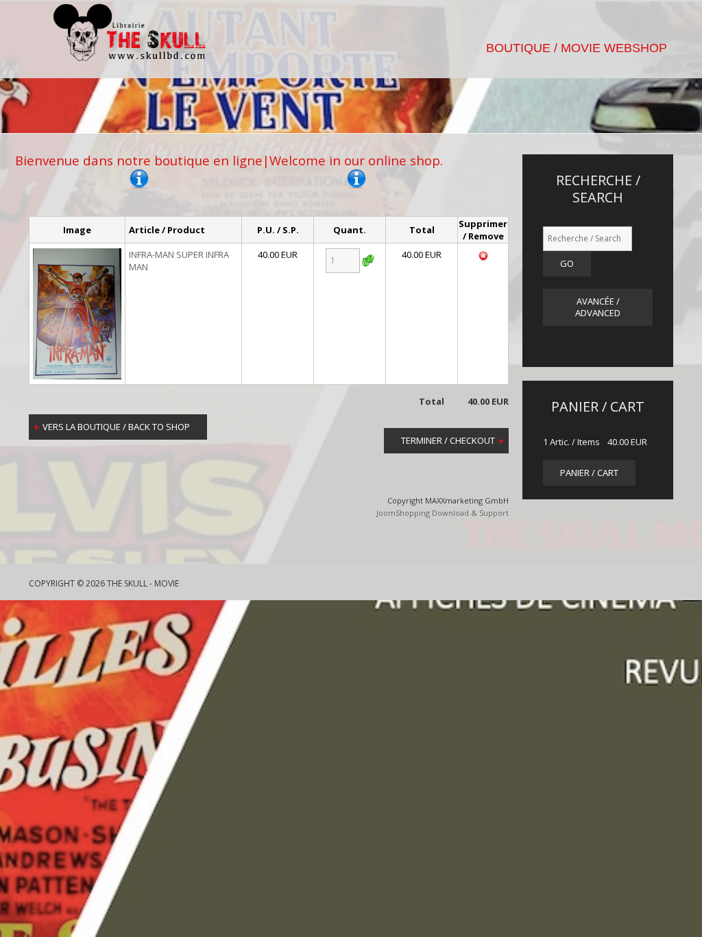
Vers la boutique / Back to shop (116, 426)
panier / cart (589, 472)
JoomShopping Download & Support (442, 513)
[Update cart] (368, 260)
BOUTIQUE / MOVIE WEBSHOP (576, 48)
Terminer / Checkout (448, 440)
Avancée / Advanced (597, 307)
